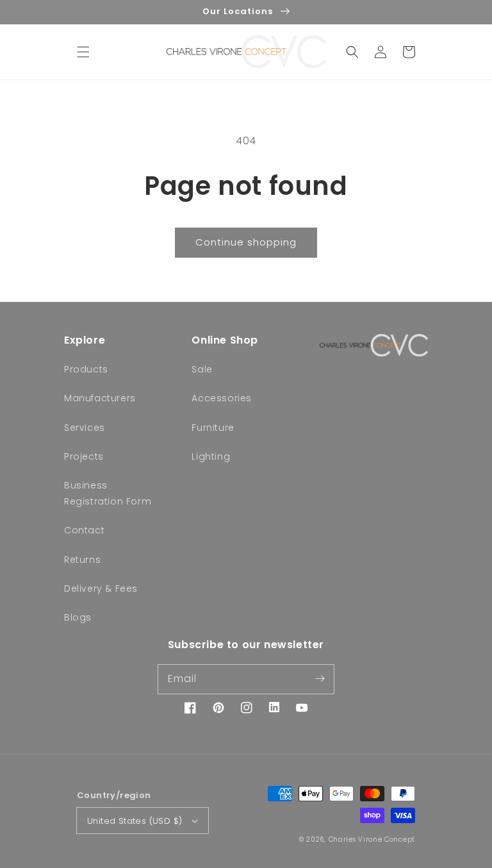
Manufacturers (100, 398)
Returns (82, 559)
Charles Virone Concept (372, 839)
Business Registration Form (107, 493)
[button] (83, 52)
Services (84, 427)
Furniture (213, 427)
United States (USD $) (134, 821)
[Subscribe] (320, 679)
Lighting (211, 456)
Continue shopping (246, 242)
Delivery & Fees (101, 588)
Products (86, 369)
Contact (84, 530)
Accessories (222, 398)
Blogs (78, 617)
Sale (202, 369)
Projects (84, 456)
